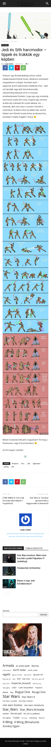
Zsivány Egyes (11, 726)
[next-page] (8, 593)
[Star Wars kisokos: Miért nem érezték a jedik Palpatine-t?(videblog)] (9, 558)
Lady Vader (9, 64)
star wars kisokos (12, 705)
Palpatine (38, 688)
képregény (6, 688)
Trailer (16, 717)
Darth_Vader (33, 670)
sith (12, 467)
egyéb (6, 674)
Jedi (28, 463)
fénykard (15, 463)
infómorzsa (37, 683)
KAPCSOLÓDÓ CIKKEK (13, 548)
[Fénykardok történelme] (9, 571)
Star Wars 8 (28, 696)
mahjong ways (39, 534)
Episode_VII (7, 679)
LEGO (14, 687)
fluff (18, 679)
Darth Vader (19, 670)
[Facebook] (5, 67)
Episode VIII (38, 674)
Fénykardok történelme (28, 568)
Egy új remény (17, 675)
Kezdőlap (4, 41)
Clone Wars (7, 670)
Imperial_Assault (21, 683)
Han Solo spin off (38, 679)
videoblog (33, 718)
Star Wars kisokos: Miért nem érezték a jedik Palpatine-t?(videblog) (31, 558)
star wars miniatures (34, 705)
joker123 (10, 534)
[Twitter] (11, 67)
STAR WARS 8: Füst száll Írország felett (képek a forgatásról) (13, 501)
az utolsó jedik (23, 666)
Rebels (5, 692)
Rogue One (22, 692)
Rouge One (39, 692)
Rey (11, 692)
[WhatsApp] (23, 67)
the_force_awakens (31, 713)
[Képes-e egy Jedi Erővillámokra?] (9, 583)
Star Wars (14, 41)
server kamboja (19, 534)
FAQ (13, 679)
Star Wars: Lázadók (10, 701)
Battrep (35, 666)
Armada (8, 665)
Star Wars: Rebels (26, 701)
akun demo (29, 534)
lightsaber (36, 463)
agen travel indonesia (34, 536)
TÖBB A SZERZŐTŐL (34, 548)
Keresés (6, 611)
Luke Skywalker (25, 687)
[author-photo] (25, 526)
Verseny (24, 718)
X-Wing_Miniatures (26, 722)
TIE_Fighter (7, 718)
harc (22, 463)
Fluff (4, 562)
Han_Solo (6, 683)
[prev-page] (4, 593)
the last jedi (16, 713)
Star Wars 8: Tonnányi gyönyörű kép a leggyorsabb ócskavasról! (37, 501)
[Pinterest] (17, 67)
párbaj (6, 467)
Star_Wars (10, 709)
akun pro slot (13, 536)
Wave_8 (41, 718)
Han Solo (26, 679)
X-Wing (7, 722)
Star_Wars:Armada (32, 709)
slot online (22, 536)
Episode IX (27, 675)
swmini (6, 713)
